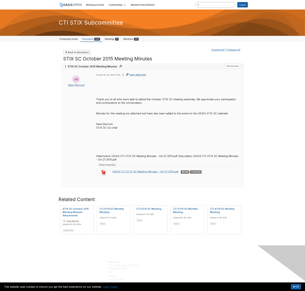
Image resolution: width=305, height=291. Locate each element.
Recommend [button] (233, 66)
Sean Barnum (76, 85)
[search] (198, 4)
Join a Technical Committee (168, 271)
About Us (204, 262)
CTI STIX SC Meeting (148, 208)
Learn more (110, 286)
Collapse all (233, 49)
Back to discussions (78, 52)
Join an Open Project (165, 266)
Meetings (111, 39)
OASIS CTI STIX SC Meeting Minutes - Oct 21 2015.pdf (145, 171)
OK (297, 286)
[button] (117, 4)
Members (130, 39)
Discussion (90, 39)
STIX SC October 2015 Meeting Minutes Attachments (76, 212)
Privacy (203, 265)
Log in (242, 4)
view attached (137, 74)
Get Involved (160, 262)
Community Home (68, 39)
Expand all (217, 49)
